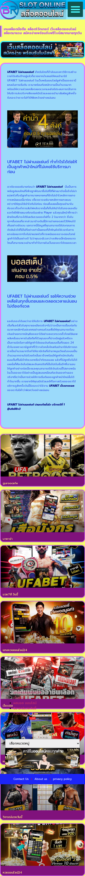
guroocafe (10, 483)
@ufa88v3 (13, 409)
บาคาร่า (7, 539)
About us (40, 779)
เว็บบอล (19, 697)
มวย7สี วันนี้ (10, 594)
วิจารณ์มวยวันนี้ (12, 817)
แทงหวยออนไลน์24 (15, 650)
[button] (75, 9)
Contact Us (21, 779)
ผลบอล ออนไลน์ (25, 703)
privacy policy (62, 779)
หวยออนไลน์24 (12, 872)
